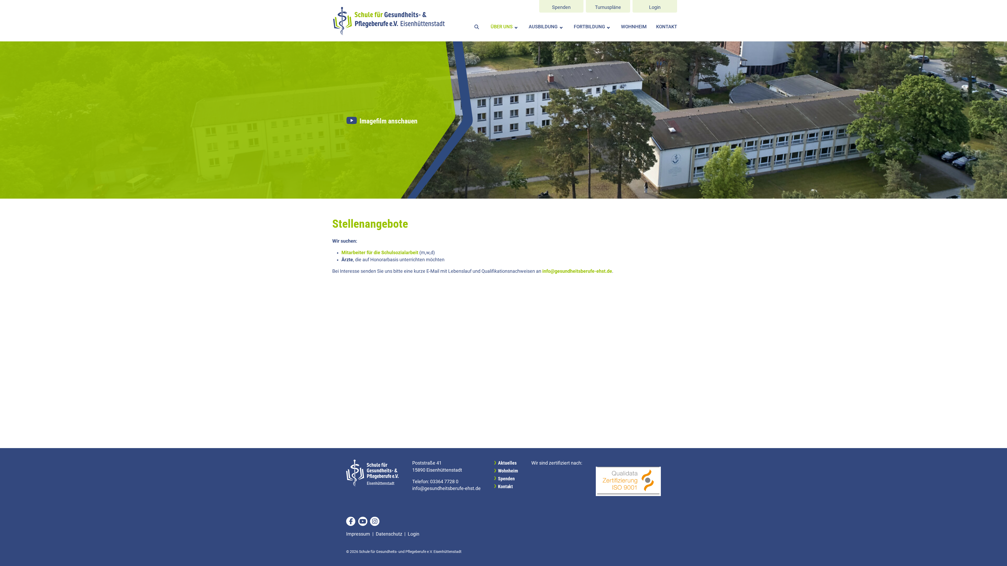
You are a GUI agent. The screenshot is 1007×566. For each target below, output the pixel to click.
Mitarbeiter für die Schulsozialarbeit (379, 252)
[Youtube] (362, 521)
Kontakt (666, 26)
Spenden (561, 7)
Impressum (358, 534)
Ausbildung (543, 26)
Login (655, 7)
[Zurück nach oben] (997, 556)
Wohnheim (634, 26)
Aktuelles (507, 463)
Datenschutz (389, 534)
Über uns (502, 26)
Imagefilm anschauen (388, 121)
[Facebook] (350, 521)
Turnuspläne (608, 7)
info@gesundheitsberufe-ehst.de (577, 271)
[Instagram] (374, 521)
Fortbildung (589, 26)
